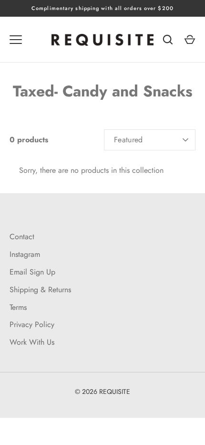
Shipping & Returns (40, 289)
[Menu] (15, 39)
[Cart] (189, 39)
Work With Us (32, 342)
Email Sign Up (32, 271)
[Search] (167, 39)
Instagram (25, 254)
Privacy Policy (32, 324)
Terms (18, 307)
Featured (128, 139)
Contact (22, 236)
